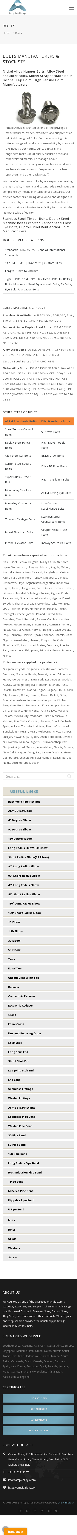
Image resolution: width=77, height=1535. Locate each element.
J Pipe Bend (15, 1181)
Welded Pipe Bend (20, 1126)
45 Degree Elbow (19, 820)
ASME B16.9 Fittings (21, 1107)
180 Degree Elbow (20, 838)
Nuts (11, 1220)
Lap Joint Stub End (21, 1070)
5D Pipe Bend (17, 1144)
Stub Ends (15, 1042)
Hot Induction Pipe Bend (25, 1172)
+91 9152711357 (18, 1472)
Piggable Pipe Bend (21, 1200)
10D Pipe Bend (17, 1154)
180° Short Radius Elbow (24, 913)
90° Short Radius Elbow (24, 875)
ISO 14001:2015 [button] (38, 1409)
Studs (12, 1239)
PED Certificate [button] (39, 1430)
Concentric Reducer (21, 996)
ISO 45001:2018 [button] (38, 1419)
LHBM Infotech (66, 1502)
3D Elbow (14, 940)
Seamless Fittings (20, 1089)
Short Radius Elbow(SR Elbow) (28, 857)
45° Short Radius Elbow (24, 894)
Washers (14, 1248)
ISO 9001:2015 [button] (38, 1398)
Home (7, 33)
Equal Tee (14, 968)
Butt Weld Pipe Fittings (24, 801)
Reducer (13, 987)
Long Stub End (18, 1052)
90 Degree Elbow (19, 829)
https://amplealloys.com (22, 1487)
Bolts (12, 1229)
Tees (11, 959)
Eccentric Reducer (20, 1005)
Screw (12, 1257)
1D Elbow (14, 922)
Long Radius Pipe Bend (23, 1163)
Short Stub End (18, 1061)
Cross (12, 1015)
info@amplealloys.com (22, 1480)
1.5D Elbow (15, 931)
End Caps (14, 1080)
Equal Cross (16, 1024)
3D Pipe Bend (17, 1135)
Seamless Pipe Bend (21, 1116)
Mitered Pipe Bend (20, 1191)
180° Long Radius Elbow (24, 903)
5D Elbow (14, 950)
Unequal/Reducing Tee (23, 977)
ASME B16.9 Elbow (20, 811)
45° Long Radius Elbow (23, 885)
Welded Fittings (19, 1098)
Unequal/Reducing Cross (24, 1033)
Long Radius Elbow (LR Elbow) (28, 848)
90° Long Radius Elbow (23, 866)
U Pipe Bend (16, 1209)
